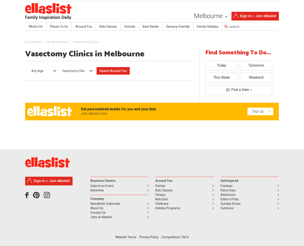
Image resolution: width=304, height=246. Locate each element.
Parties (160, 186)
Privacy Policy (148, 237)
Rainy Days (228, 190)
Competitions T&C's (175, 237)
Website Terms (125, 237)
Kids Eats (161, 199)
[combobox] (42, 71)
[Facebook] (28, 197)
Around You (83, 26)
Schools (129, 26)
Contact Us (98, 212)
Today (221, 65)
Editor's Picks (230, 199)
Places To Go (59, 26)
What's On (36, 26)
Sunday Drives (231, 203)
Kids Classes (108, 26)
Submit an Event (101, 186)
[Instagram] (47, 197)
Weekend (256, 77)
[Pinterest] (38, 197)
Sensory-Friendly (178, 26)
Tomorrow (256, 65)
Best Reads (151, 26)
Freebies (227, 186)
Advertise (97, 190)
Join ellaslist (265, 16)
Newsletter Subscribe (105, 203)
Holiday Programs (167, 208)
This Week (221, 77)
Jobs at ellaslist (101, 217)
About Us (96, 208)
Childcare (161, 203)
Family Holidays (208, 26)
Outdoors (227, 208)
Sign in (245, 16)
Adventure (228, 195)
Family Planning (57, 42)
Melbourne (209, 16)
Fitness (160, 195)
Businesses (33, 42)
